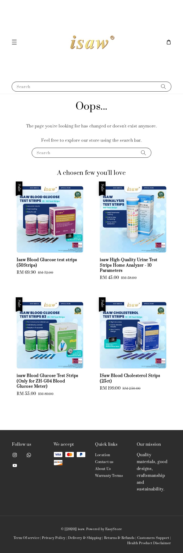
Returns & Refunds (119, 538)
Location (102, 455)
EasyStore (113, 529)
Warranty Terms (109, 476)
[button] (14, 42)
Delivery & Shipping (84, 538)
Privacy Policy (54, 538)
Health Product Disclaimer (149, 543)
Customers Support (153, 538)
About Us (103, 469)
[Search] (163, 86)
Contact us (104, 462)
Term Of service (27, 538)
